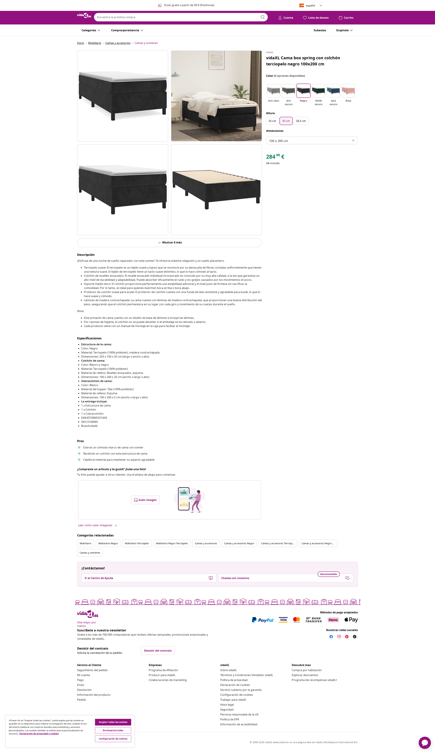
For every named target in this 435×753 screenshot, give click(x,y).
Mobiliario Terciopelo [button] (137, 543)
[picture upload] (189, 500)
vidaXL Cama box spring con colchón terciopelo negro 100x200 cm (303, 61)
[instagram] (339, 636)
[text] (275, 157)
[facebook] (331, 636)
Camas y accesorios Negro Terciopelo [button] (319, 543)
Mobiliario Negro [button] (108, 543)
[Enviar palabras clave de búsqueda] (262, 17)
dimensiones (274, 131)
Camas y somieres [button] (90, 552)
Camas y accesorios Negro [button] (239, 543)
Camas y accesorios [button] (206, 543)
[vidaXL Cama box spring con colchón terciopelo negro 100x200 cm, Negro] (122, 96)
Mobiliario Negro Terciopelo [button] (172, 543)
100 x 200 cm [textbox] (278, 141)
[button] (185, 5)
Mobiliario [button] (85, 543)
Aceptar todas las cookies (113, 722)
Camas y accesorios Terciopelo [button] (278, 543)
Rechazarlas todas (113, 730)
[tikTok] (354, 636)
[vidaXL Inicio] (84, 15)
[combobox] (181, 17)
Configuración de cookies (236, 695)
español (310, 5)
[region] (70, 731)
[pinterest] (347, 636)
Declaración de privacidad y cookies (39, 733)
